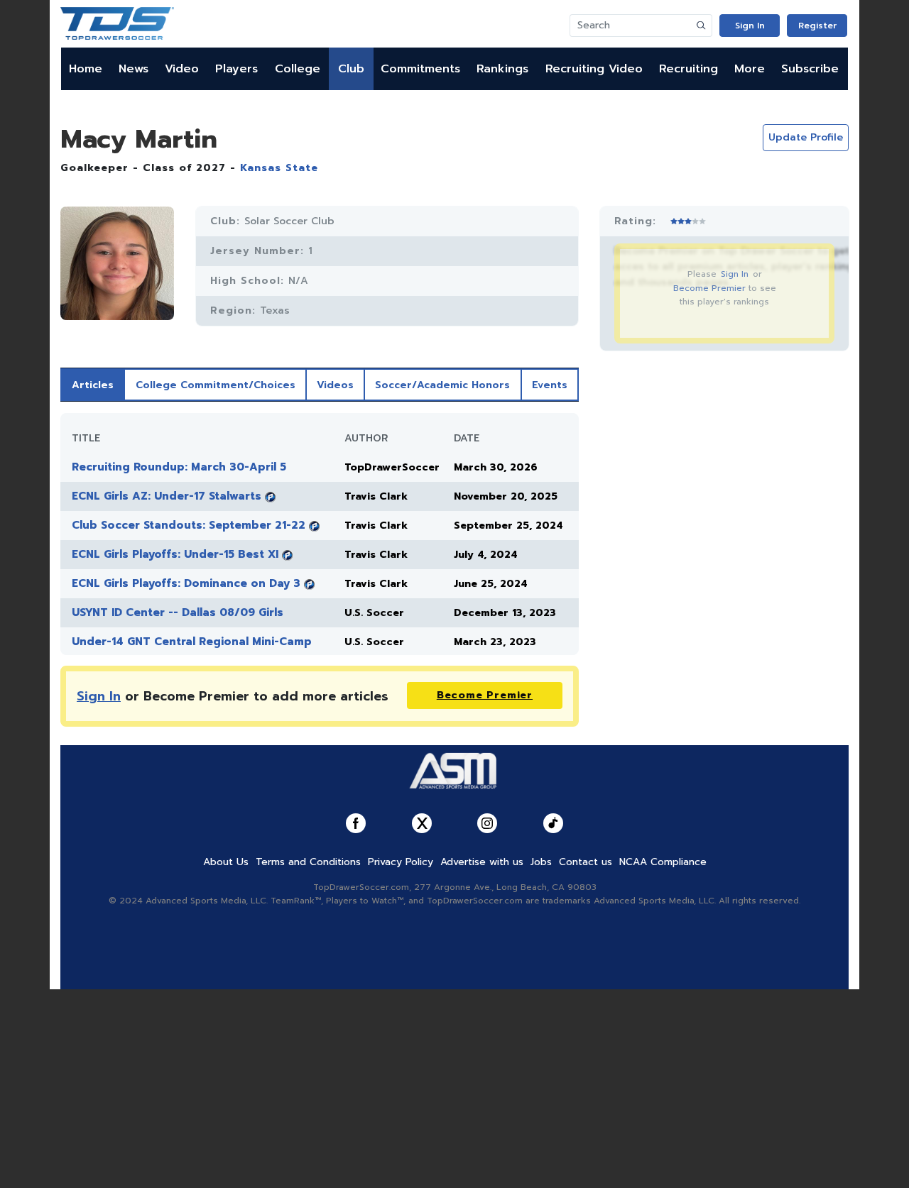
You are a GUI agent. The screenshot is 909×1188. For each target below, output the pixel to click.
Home (85, 68)
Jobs (541, 861)
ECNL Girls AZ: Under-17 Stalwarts (166, 496)
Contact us (585, 861)
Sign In (750, 25)
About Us (226, 861)
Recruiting (688, 68)
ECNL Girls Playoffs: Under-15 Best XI (175, 554)
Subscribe (810, 68)
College (297, 68)
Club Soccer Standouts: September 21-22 (188, 525)
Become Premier (709, 288)
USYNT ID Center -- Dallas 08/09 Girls (177, 612)
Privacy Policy (400, 861)
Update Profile (805, 137)
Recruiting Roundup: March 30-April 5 (179, 467)
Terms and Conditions (308, 861)
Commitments (420, 68)
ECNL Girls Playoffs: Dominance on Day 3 (186, 583)
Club (351, 68)
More (749, 68)
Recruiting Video (594, 68)
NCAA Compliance (663, 861)
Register (817, 25)
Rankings (502, 68)
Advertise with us (481, 861)
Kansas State (279, 167)
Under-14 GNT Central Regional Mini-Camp (192, 641)
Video (182, 68)
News (133, 68)
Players (236, 68)
